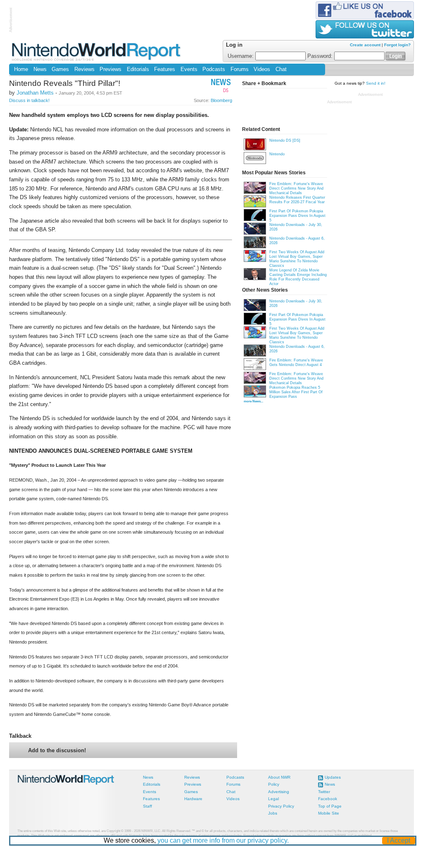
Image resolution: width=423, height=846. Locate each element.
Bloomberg (221, 100)
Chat (281, 69)
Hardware (193, 798)
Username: (241, 56)
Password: (320, 56)
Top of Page (330, 806)
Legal (273, 798)
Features (164, 69)
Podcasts (213, 69)
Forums (240, 69)
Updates (333, 777)
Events (189, 69)
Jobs (272, 813)
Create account (365, 45)
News (40, 69)
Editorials (138, 69)
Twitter (324, 791)
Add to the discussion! (57, 750)
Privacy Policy (281, 806)
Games (60, 69)
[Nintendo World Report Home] (97, 51)
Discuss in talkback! (29, 100)
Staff (147, 806)
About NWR (279, 777)
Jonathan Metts (35, 93)
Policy (273, 784)
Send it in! (375, 83)
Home (21, 69)
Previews (110, 69)
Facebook (327, 798)
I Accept (398, 840)
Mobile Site (328, 813)
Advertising (278, 791)
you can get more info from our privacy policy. (223, 840)
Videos (262, 69)
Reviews (84, 69)
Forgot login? (397, 45)
